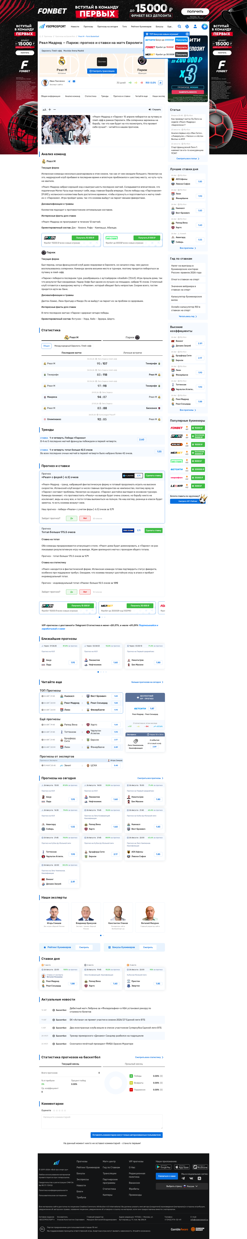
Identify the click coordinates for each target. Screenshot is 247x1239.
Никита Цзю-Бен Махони (145, 656)
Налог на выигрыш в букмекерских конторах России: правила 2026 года (186, 269)
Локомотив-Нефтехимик (102, 656)
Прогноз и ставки (121, 96)
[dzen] (199, 1178)
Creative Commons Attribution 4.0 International (100, 1207)
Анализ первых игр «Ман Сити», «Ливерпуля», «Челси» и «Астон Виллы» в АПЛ (188, 134)
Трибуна (81, 1197)
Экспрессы (83, 1179)
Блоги (80, 1191)
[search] (179, 26)
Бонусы (159, 26)
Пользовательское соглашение (53, 1195)
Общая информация (50, 96)
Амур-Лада (59, 656)
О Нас (132, 1167)
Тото (124, 26)
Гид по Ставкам (111, 1167)
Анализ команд (72, 96)
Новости (75, 26)
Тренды (104, 96)
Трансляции (109, 1173)
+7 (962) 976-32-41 (173, 1220)
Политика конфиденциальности (53, 1190)
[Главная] (40, 36)
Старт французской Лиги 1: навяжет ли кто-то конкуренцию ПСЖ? (188, 148)
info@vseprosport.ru (199, 1220)
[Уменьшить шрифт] (54, 109)
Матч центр (109, 1161)
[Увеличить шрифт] (49, 109)
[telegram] (183, 1178)
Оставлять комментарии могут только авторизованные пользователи (126, 1135)
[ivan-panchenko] (160, 83)
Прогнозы (88, 26)
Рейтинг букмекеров (141, 26)
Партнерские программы (110, 1181)
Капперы (107, 1195)
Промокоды (135, 1195)
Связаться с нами (167, 1176)
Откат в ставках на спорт (185, 279)
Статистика (90, 96)
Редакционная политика (137, 1175)
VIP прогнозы (136, 1161)
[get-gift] (187, 26)
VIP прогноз (145, 711)
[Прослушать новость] (150, 109)
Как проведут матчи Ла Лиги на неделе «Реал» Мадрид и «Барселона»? (188, 120)
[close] (187, 34)
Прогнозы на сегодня (107, 26)
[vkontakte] (191, 1178)
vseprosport (52, 26)
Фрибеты (134, 1189)
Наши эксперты (160, 96)
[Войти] (195, 26)
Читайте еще (141, 96)
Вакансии (134, 1183)
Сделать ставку (153, 475)
